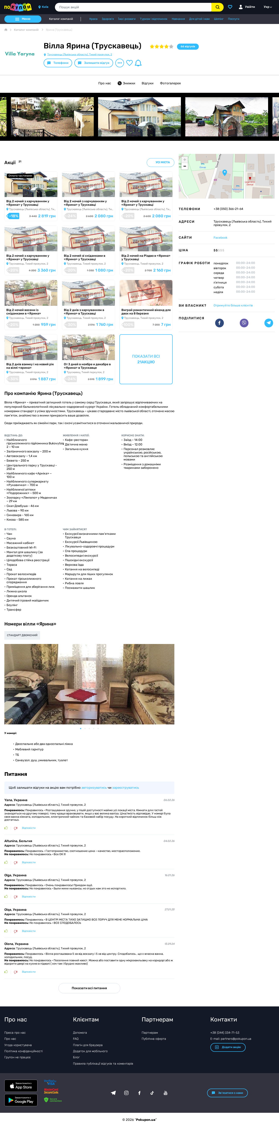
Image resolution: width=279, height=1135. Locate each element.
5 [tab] (100, 728)
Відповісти (29, 828)
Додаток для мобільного (90, 1051)
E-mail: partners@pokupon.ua (230, 1039)
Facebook (220, 238)
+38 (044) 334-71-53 (224, 1033)
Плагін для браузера (88, 1045)
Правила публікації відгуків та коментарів (103, 1063)
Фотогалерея (170, 83)
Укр (266, 7)
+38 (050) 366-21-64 (228, 209)
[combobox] (133, 7)
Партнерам (150, 1033)
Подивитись (17, 191)
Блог (76, 1057)
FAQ (75, 1039)
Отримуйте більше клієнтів (233, 305)
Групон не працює (17, 1057)
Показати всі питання (89, 988)
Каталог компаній (61, 18)
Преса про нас (15, 1033)
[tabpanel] (89, 684)
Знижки (129, 83)
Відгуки (147, 83)
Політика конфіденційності (23, 1051)
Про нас (104, 83)
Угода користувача (18, 1045)
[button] (224, 173)
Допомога (80, 1033)
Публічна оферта (154, 1039)
